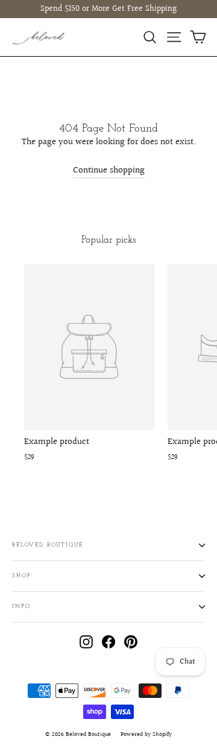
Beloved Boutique (47, 545)
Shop (21, 575)
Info (21, 606)
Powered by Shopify (146, 734)
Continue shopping (109, 170)
